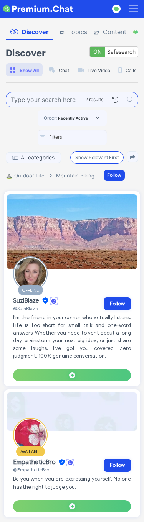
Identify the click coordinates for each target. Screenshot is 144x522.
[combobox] (72, 137)
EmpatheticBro (35, 462)
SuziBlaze (27, 301)
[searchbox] (83, 137)
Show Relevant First (97, 157)
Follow (114, 175)
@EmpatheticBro (31, 470)
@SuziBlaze (25, 308)
